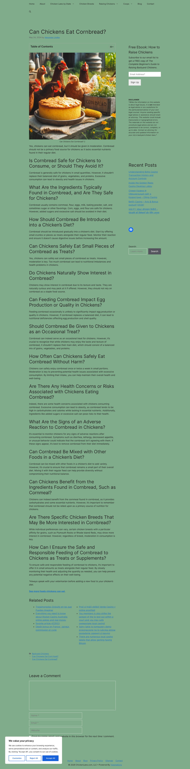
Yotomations (116, 765)
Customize (16, 758)
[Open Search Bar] (30, 12)
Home (32, 4)
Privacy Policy (96, 760)
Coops (126, 4)
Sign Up (135, 82)
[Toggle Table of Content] (110, 47)
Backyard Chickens (40, 653)
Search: (132, 246)
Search (154, 251)
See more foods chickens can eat (47, 591)
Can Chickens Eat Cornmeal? (44, 659)
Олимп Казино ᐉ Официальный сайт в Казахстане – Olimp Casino (143, 194)
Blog (140, 4)
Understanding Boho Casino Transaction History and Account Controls (143, 175)
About (42, 4)
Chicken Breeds (86, 4)
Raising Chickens (107, 4)
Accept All (50, 758)
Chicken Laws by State (60, 4)
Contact (150, 4)
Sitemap (109, 760)
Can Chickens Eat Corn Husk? (45, 656)
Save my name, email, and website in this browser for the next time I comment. (73, 736)
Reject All (34, 758)
